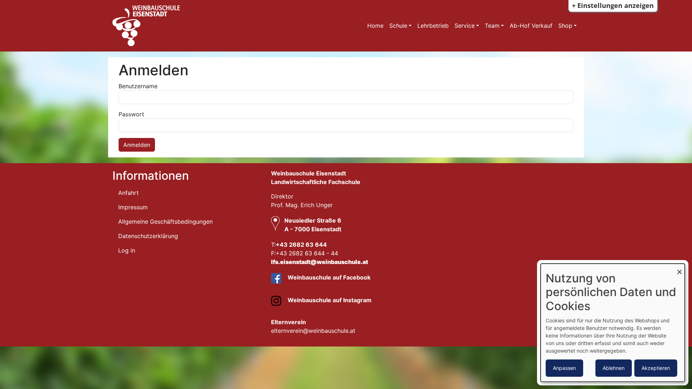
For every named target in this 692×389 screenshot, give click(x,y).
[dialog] (613, 323)
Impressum (133, 207)
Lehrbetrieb (433, 25)
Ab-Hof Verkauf (531, 25)
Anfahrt (128, 192)
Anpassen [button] (564, 368)
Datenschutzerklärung (148, 236)
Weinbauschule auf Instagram (329, 300)
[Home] (201, 26)
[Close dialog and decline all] (679, 268)
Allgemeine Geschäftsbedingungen (165, 221)
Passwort (131, 114)
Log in (126, 250)
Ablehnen (614, 368)
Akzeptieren (656, 368)
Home (375, 25)
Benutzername (138, 86)
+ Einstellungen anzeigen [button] (613, 5)
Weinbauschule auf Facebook (328, 277)
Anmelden (136, 144)
